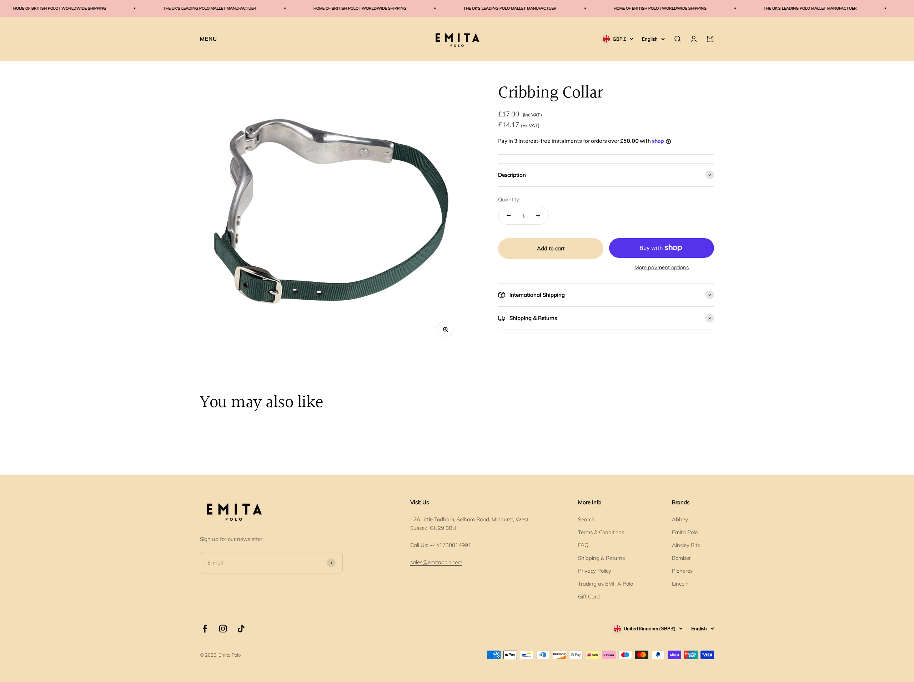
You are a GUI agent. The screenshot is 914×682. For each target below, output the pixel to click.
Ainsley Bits (686, 545)
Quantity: (509, 199)
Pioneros (682, 570)
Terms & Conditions (601, 532)
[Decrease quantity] (508, 215)
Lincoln (680, 583)
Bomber (681, 558)
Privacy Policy (594, 570)
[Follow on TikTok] (241, 628)
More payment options (661, 267)
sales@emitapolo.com (436, 562)
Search (586, 519)
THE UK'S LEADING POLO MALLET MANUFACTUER (189, 8)
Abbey (680, 519)
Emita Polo (685, 532)
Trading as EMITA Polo (605, 583)
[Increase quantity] (538, 215)
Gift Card (589, 596)
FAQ (583, 545)
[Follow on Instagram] (223, 628)
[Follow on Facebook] (205, 628)
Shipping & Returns (601, 558)
